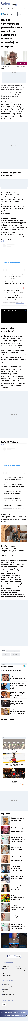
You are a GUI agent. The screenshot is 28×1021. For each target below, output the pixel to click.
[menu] (26, 3)
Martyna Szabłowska (8, 13)
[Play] (3, 321)
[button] (27, 1016)
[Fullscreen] (24, 321)
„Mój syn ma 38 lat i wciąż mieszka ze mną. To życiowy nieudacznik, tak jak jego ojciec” (13, 572)
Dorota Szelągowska (22, 302)
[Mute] (12, 321)
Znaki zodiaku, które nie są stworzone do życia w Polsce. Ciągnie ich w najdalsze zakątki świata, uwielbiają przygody (12, 578)
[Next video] (8, 321)
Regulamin (24, 1012)
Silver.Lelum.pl (5, 8)
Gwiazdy (14, 8)
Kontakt (16, 1012)
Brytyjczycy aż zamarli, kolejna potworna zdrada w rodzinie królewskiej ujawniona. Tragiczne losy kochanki (13, 586)
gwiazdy (6, 654)
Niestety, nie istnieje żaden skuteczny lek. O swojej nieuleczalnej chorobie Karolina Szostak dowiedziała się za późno (13, 593)
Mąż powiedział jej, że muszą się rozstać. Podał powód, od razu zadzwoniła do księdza (12, 566)
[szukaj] (21, 3)
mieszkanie (15, 654)
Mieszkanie (6, 218)
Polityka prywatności (6, 1012)
